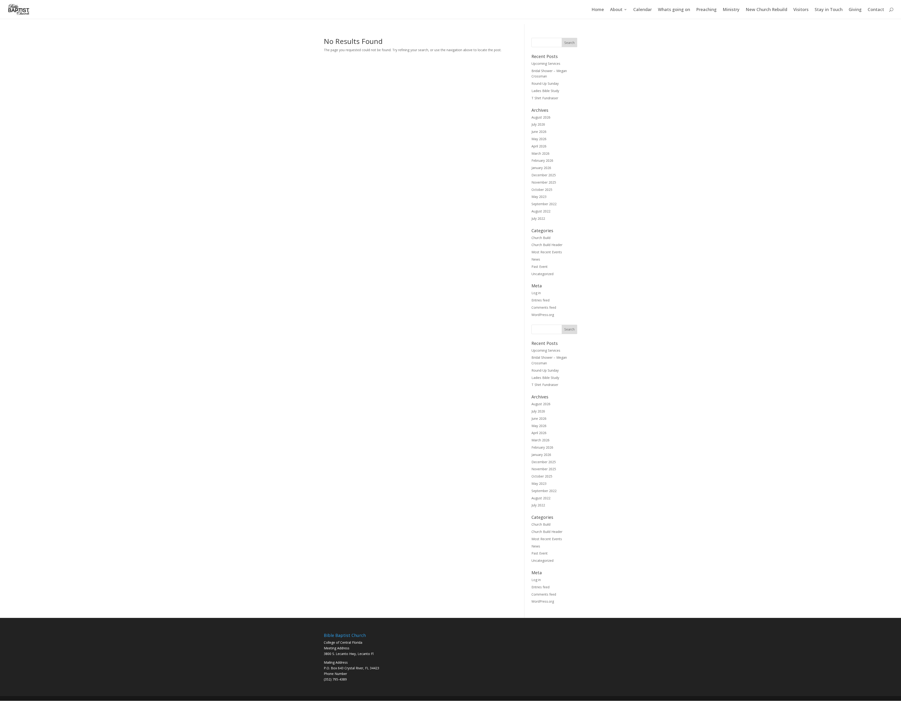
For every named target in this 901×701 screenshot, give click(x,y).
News (535, 259)
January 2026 (541, 168)
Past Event (539, 266)
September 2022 (544, 204)
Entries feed (540, 300)
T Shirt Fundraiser (544, 98)
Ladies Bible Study (545, 91)
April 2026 (538, 146)
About (616, 10)
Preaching (706, 10)
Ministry (731, 10)
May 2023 (538, 196)
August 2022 (540, 211)
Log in (536, 293)
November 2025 (543, 182)
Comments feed (543, 307)
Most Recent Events (546, 252)
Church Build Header (546, 245)
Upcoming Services (545, 63)
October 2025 (541, 189)
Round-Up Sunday (545, 83)
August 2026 (540, 117)
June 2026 (538, 131)
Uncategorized (542, 274)
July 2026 (538, 124)
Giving (855, 10)
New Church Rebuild (766, 10)
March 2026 (540, 153)
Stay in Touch (829, 10)
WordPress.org (542, 314)
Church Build (540, 237)
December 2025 (543, 175)
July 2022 (538, 218)
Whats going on (674, 10)
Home (598, 10)
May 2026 (538, 139)
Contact (876, 10)
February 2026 (542, 160)
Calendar (642, 10)
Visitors (801, 10)
